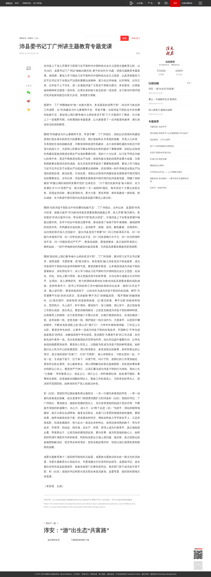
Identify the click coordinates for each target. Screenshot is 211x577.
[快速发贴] (28, 68)
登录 (175, 3)
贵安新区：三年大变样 (160, 139)
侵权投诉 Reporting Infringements (163, 574)
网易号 (30, 38)
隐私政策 (110, 574)
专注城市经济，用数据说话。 (170, 65)
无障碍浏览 (26, 3)
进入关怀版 (37, 3)
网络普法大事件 (157, 165)
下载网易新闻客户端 (80, 540)
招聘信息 (93, 574)
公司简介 (76, 574)
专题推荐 (154, 121)
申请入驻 (135, 38)
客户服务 (102, 574)
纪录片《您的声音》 (159, 188)
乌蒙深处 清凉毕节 (158, 127)
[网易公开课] (140, 3)
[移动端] (131, 3)
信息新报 (170, 62)
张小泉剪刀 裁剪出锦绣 (160, 110)
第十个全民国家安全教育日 (162, 146)
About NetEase (66, 574)
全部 (188, 83)
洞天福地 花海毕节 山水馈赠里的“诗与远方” (169, 133)
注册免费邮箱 (187, 3)
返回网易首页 (54, 540)
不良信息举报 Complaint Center (128, 574)
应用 (16, 3)
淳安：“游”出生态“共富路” (76, 530)
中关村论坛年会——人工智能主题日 (166, 172)
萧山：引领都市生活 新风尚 (163, 99)
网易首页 (9, 3)
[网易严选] (151, 3)
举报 (138, 53)
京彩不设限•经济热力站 (160, 152)
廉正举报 (145, 574)
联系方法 (85, 574)
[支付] (159, 3)
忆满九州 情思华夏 (158, 159)
